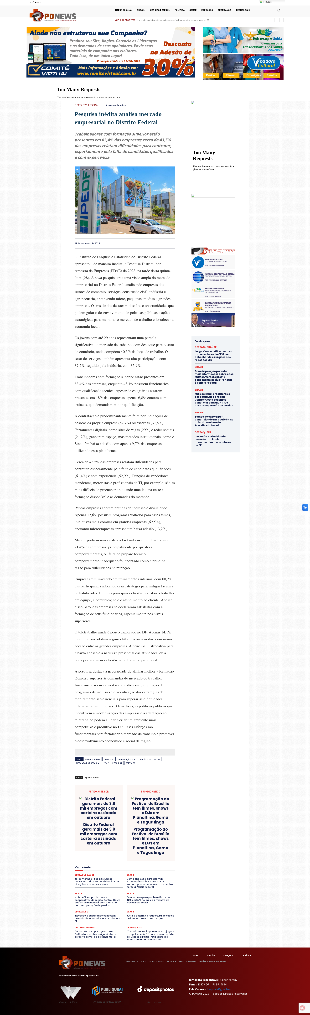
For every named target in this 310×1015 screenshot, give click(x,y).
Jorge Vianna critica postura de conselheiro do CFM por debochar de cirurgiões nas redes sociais (183, 20)
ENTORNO (158, 857)
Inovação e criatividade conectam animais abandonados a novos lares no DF (98, 918)
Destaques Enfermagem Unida (116, 854)
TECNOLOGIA (112, 883)
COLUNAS (87, 846)
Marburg (154, 866)
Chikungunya (160, 843)
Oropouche (116, 872)
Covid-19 (111, 849)
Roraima (140, 878)
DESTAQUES (92, 854)
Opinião (103, 872)
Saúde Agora (116, 881)
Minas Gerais (132, 869)
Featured (153, 860)
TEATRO (98, 883)
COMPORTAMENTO (105, 846)
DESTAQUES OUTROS (143, 854)
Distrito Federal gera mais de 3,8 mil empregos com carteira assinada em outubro (98, 834)
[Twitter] (188, 955)
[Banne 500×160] (243, 40)
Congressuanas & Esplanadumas (159, 846)
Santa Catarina (154, 878)
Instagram (228, 955)
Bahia (127, 843)
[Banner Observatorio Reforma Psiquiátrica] (213, 196)
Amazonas (116, 843)
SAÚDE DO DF (132, 881)
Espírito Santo (86, 860)
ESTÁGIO (113, 860)
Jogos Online (97, 866)
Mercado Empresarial (88, 763)
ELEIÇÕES (113, 857)
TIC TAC (126, 883)
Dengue (99, 851)
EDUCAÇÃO (99, 857)
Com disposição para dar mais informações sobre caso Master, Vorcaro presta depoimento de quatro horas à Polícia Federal (214, 376)
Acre (93, 843)
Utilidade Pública (154, 883)
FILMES (114, 863)
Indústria (145, 759)
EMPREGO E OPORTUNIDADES (136, 857)
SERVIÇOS (130, 763)
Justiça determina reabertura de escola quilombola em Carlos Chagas (150, 917)
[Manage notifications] (302, 1007)
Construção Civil (127, 759)
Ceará (147, 843)
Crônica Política (127, 849)
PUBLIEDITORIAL (133, 875)
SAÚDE (103, 881)
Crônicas (142, 849)
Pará (127, 872)
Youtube (211, 955)
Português (267, 2)
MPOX (160, 869)
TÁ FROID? (86, 883)
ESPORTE (101, 860)
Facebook (246, 955)
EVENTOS (125, 860)
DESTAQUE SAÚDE (206, 347)
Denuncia (111, 851)
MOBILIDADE (147, 869)
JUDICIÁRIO (112, 866)
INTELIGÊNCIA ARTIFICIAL (143, 863)
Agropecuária (92, 759)
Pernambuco (160, 872)
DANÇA (89, 851)
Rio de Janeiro (105, 878)
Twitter (195, 955)
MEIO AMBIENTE (114, 869)
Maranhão (142, 866)
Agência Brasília (92, 777)
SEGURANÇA (148, 881)
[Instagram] (220, 955)
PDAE (106, 763)
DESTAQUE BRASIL (128, 851)
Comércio (109, 759)
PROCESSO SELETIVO (112, 875)
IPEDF (157, 759)
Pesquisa (117, 763)
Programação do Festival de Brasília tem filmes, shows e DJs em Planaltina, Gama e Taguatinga (151, 841)
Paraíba (136, 872)
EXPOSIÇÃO (139, 860)
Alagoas (103, 843)
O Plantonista (89, 872)
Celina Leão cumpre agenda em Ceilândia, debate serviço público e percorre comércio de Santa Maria (95, 934)
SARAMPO (91, 881)
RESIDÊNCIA (88, 878)
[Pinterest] (164, 243)
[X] (156, 243)
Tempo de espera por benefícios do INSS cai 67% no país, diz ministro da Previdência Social (148, 900)
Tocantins (138, 883)
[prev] (276, 20)
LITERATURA (128, 866)
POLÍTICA (93, 875)
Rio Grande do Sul (123, 878)
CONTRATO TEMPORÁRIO (91, 849)
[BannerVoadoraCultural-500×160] (243, 67)
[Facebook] (149, 243)
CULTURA (155, 849)
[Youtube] (204, 955)
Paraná (147, 872)
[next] (281, 20)
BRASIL (137, 843)
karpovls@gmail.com (219, 989)
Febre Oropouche (99, 863)
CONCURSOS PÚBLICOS (129, 846)
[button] (279, 10)
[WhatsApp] (171, 243)
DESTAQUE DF (147, 851)
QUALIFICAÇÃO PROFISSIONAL (160, 875)
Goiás (124, 863)
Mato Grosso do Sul (93, 869)
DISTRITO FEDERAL (87, 105)
